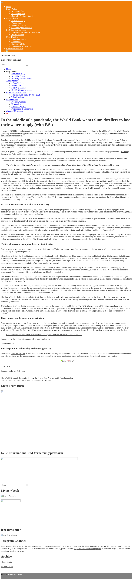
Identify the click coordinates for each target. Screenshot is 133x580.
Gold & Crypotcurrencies (21, 28)
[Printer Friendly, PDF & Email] (66, 361)
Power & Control (18, 39)
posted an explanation (79, 249)
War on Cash (16, 23)
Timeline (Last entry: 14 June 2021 (25, 32)
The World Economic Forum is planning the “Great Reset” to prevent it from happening (37, 378)
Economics (16, 42)
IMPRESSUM (7, 566)
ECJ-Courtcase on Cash (16, 30)
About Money (12, 18)
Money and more (15, 574)
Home (8, 6)
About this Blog (18, 11)
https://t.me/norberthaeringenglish (87, 549)
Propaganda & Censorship (22, 46)
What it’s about (17, 35)
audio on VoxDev (18, 353)
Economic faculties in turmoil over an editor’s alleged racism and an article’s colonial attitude (44, 334)
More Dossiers (12, 37)
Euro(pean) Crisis (18, 44)
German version (7, 343)
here (21, 551)
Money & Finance (18, 25)
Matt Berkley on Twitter (106, 356)
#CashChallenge (18, 20)
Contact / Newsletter (14, 49)
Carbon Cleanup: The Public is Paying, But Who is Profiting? (26, 380)
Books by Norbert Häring (21, 16)
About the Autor (18, 13)
